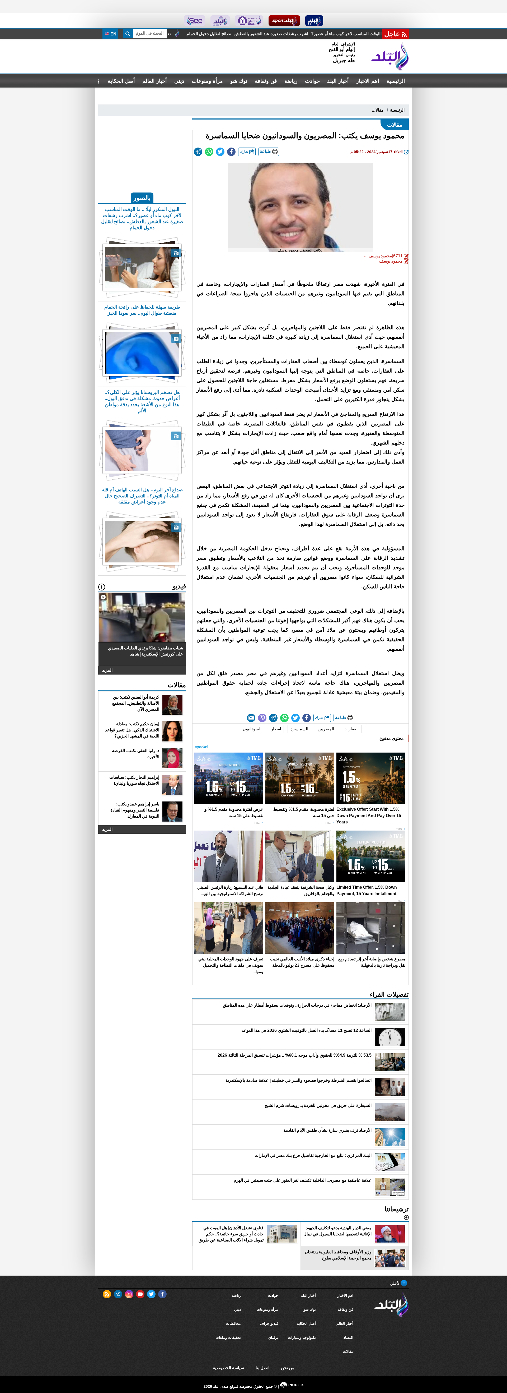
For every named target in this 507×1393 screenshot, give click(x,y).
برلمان (273, 1337)
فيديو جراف (269, 1323)
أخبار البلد (338, 81)
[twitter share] (220, 152)
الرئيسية (396, 81)
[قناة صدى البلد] (314, 20)
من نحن (287, 1367)
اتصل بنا (262, 1367)
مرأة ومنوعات (207, 81)
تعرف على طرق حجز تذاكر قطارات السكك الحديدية (208, 33)
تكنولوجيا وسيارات (302, 1337)
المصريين (326, 729)
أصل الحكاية (121, 81)
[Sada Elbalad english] (194, 20)
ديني (179, 81)
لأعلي (395, 1283)
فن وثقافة (266, 81)
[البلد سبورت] (284, 20)
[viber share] (262, 718)
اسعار (276, 729)
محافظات (233, 1323)
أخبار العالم (154, 81)
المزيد (107, 670)
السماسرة (299, 729)
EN (112, 34)
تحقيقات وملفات (228, 1337)
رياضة (291, 81)
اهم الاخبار (367, 81)
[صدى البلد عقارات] (220, 20)
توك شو (238, 81)
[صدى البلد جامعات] (249, 20)
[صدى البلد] (390, 56)
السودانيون (252, 729)
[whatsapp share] (209, 152)
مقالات (378, 110)
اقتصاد (348, 1337)
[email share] (198, 152)
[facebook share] (231, 152)
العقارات (351, 729)
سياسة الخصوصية (228, 1367)
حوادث (312, 81)
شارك (244, 152)
